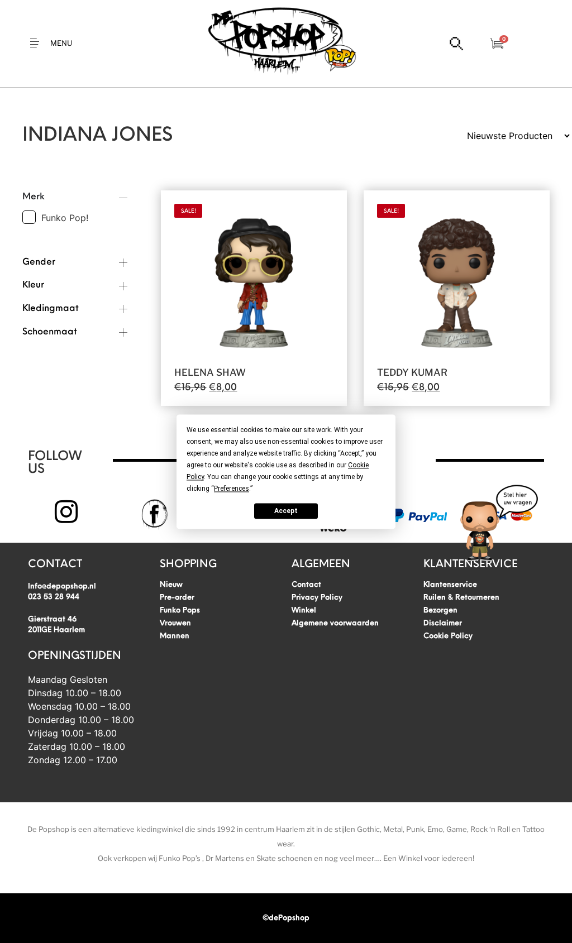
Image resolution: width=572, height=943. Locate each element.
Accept (286, 511)
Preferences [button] (231, 488)
